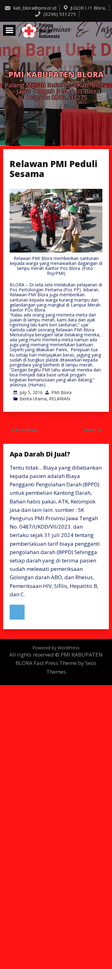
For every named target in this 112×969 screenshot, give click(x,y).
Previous (26, 429)
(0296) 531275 (59, 14)
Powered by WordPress (56, 648)
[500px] (17, 612)
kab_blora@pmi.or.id (34, 8)
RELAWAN (59, 399)
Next (91, 429)
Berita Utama (33, 399)
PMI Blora (61, 392)
